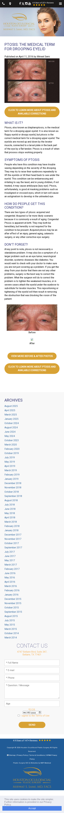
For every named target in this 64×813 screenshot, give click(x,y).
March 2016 (10, 586)
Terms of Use (42, 715)
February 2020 (11, 449)
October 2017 (11, 543)
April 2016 (9, 581)
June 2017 (9, 556)
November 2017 (12, 539)
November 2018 (12, 487)
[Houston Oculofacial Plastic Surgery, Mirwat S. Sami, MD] (32, 778)
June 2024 (9, 431)
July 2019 (9, 457)
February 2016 (11, 590)
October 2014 (11, 633)
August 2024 (11, 427)
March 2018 (10, 521)
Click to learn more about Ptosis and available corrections (32, 112)
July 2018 (9, 504)
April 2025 (9, 410)
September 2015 (13, 611)
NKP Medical (46, 763)
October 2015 (11, 607)
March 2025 (10, 414)
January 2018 (11, 530)
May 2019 (9, 461)
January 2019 (11, 479)
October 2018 (11, 491)
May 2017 (9, 560)
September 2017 (13, 547)
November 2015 (12, 603)
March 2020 (10, 444)
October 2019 (11, 453)
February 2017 (11, 569)
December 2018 (12, 483)
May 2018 (9, 513)
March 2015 (10, 629)
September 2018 (13, 496)
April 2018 (9, 517)
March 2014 (10, 637)
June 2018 (9, 509)
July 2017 (9, 551)
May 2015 (9, 624)
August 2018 (11, 500)
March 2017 (10, 564)
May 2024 (9, 436)
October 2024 (11, 423)
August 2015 (11, 616)
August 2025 (11, 406)
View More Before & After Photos (32, 356)
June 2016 (9, 573)
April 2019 (9, 466)
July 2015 (9, 620)
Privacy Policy (22, 755)
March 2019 (10, 470)
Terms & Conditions (37, 755)
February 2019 (11, 474)
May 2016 (9, 577)
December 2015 (12, 599)
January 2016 (11, 594)
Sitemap (12, 755)
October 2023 (11, 440)
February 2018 (11, 526)
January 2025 (11, 419)
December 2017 (12, 534)
